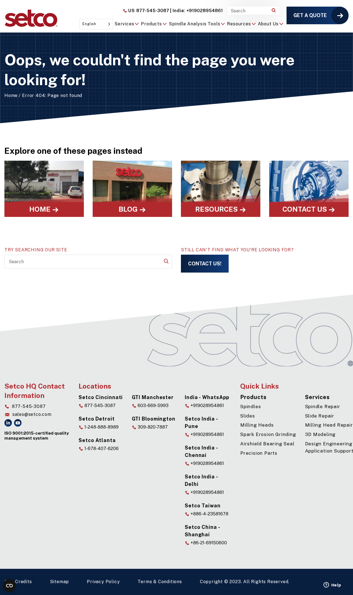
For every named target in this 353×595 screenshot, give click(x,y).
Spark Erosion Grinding (268, 434)
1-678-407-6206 (101, 448)
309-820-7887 (152, 427)
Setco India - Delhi (201, 480)
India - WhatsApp (207, 397)
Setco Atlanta (97, 440)
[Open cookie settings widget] (9, 585)
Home (11, 95)
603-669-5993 (153, 405)
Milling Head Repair (329, 425)
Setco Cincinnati (101, 397)
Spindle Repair (322, 406)
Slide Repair (320, 416)
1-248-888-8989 (101, 427)
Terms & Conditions (160, 581)
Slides (247, 416)
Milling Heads (257, 425)
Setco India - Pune (201, 422)
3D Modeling (320, 434)
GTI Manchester (153, 397)
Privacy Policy (103, 581)
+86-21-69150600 (208, 542)
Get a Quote (310, 15)
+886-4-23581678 (208, 513)
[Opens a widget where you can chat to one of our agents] (332, 585)
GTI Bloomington (154, 419)
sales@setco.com (32, 414)
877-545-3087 (148, 10)
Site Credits (18, 581)
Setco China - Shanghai (202, 530)
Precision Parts (258, 453)
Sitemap (59, 581)
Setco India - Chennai (201, 451)
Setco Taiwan (203, 505)
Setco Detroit (97, 419)
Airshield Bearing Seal (267, 443)
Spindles (250, 406)
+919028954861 (196, 10)
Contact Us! (204, 263)
